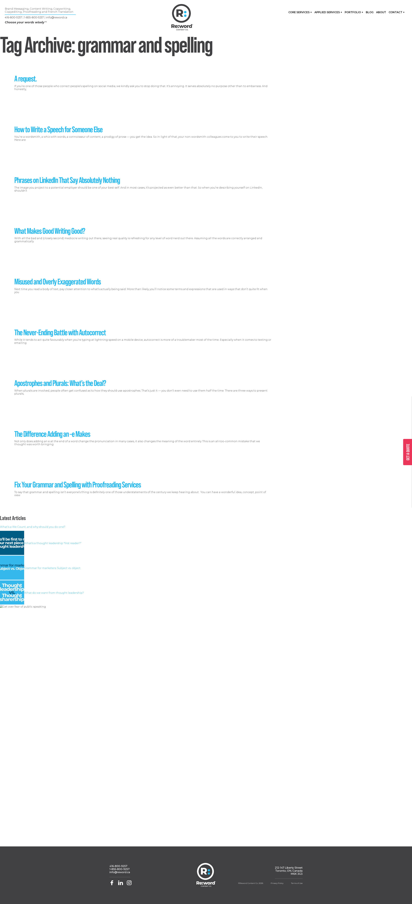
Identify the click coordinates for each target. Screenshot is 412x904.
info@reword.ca (56, 17)
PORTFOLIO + (354, 12)
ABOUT (381, 12)
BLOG (370, 12)
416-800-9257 (13, 17)
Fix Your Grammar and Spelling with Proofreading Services (77, 484)
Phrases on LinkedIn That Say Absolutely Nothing (67, 179)
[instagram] (129, 884)
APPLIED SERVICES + (328, 12)
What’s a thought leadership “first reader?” (52, 543)
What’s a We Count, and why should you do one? (32, 526)
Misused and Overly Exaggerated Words (57, 281)
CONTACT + (397, 12)
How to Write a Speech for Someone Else (58, 129)
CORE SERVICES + (300, 12)
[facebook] (113, 884)
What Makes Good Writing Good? (49, 230)
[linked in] (121, 884)
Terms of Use (297, 883)
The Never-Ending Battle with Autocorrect (60, 332)
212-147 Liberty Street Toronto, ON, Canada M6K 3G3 (289, 870)
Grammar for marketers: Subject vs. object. (52, 568)
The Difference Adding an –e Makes (52, 433)
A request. (25, 78)
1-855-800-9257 (34, 17)
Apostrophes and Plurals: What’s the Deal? (60, 382)
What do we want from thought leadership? (54, 592)
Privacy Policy (277, 883)
